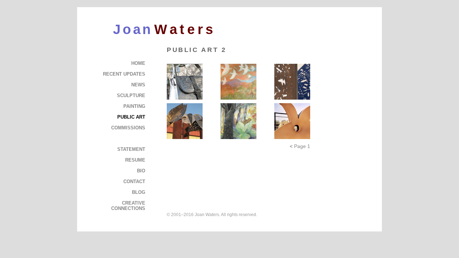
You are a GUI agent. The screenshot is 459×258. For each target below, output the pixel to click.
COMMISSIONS (128, 127)
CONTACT (134, 181)
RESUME (135, 160)
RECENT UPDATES (124, 74)
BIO (141, 170)
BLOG (138, 192)
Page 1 (302, 146)
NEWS (138, 84)
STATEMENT (131, 149)
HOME (138, 63)
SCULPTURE (131, 95)
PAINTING (134, 106)
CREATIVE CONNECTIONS (128, 205)
